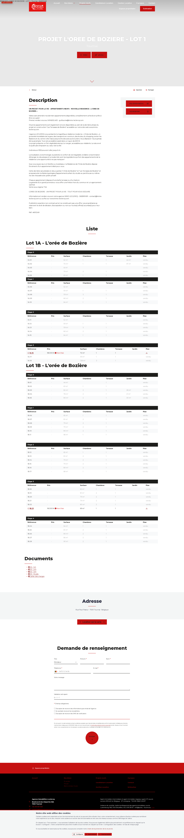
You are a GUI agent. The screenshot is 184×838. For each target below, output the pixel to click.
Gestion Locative (125, 3)
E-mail (95, 668)
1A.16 (32, 353)
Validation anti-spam (61, 694)
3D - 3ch (33, 572)
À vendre (67, 781)
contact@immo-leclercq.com (43, 809)
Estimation (147, 9)
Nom (108, 659)
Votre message (59, 677)
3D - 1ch (33, 567)
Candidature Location (104, 3)
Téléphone (58, 668)
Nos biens (68, 3)
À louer (66, 784)
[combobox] (56, 671)
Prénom (83, 659)
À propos (140, 3)
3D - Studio (34, 574)
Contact (152, 3)
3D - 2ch (33, 569)
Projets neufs (85, 3)
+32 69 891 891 (37, 807)
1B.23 (32, 508)
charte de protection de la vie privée (100, 725)
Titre (55, 659)
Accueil (57, 3)
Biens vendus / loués (71, 786)
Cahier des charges (37, 576)
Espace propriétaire (127, 9)
